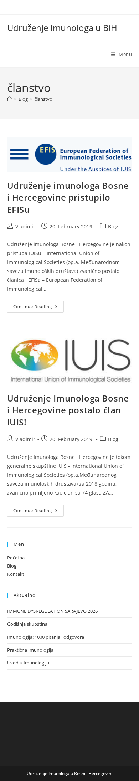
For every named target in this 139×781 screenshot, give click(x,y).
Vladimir (25, 226)
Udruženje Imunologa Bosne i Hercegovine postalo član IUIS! (68, 410)
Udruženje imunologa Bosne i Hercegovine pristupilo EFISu (68, 197)
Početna (16, 557)
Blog (113, 226)
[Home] (9, 99)
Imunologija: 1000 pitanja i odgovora (45, 637)
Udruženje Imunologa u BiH (62, 27)
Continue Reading (38, 308)
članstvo (43, 99)
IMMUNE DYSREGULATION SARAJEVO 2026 (52, 611)
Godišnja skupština (27, 624)
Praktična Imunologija (30, 650)
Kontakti (16, 574)
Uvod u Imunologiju (28, 663)
